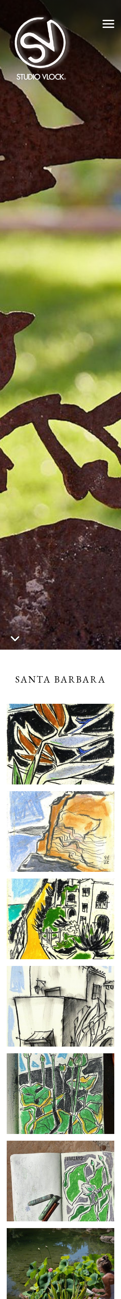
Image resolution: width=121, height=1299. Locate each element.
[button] (108, 23)
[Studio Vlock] (40, 47)
